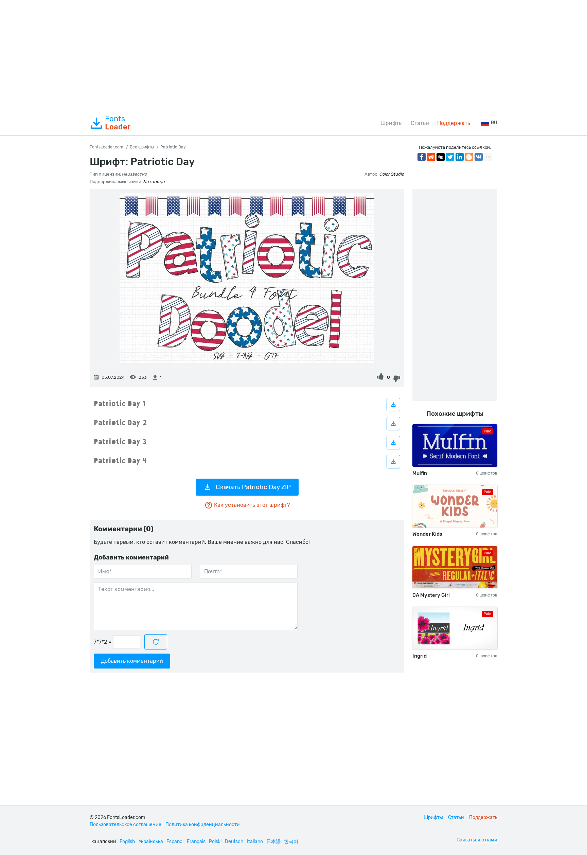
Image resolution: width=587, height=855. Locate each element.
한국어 (291, 841)
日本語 (273, 841)
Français (196, 841)
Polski (215, 841)
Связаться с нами (477, 840)
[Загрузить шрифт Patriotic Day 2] (393, 423)
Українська (151, 841)
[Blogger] (469, 157)
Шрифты (391, 123)
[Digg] (441, 157)
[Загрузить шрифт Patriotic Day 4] (393, 461)
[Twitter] (450, 157)
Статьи (420, 123)
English (127, 841)
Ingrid (419, 656)
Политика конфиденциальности (202, 824)
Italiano (255, 841)
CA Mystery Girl (431, 595)
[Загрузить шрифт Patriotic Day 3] (393, 442)
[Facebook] (421, 157)
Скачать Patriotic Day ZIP (253, 487)
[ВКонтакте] (479, 157)
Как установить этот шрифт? (252, 505)
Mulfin (419, 473)
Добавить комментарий (132, 661)
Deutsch (234, 841)
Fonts (117, 123)
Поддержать (453, 123)
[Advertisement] (293, 55)
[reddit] (431, 157)
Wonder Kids (427, 534)
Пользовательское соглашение (125, 824)
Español (174, 841)
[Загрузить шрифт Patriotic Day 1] (393, 404)
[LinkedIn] (460, 157)
